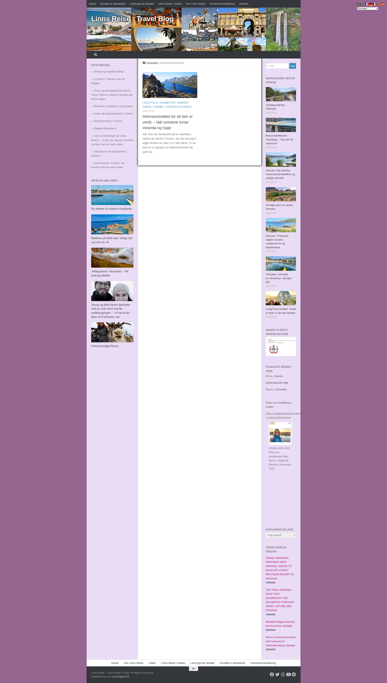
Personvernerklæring (222, 3)
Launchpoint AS (120, 676)
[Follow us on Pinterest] (294, 674)
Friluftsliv (150, 102)
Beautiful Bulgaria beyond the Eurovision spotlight (280, 623)
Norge (147, 107)
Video (152, 663)
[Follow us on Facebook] (272, 674)
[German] (371, 4)
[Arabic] (359, 4)
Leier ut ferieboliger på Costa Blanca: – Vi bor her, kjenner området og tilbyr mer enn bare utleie (112, 140)
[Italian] (375, 4)
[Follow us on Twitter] (277, 674)
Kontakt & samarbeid (112, 3)
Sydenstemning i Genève (108, 121)
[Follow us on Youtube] (288, 674)
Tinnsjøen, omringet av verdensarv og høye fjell (279, 278)
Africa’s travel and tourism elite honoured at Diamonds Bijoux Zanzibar (281, 641)
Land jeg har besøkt (142, 3)
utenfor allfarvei (178, 107)
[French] (367, 4)
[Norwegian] (379, 4)
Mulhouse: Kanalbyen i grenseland (113, 106)
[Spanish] (383, 4)
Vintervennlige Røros (105, 346)
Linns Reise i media (170, 3)
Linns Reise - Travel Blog (132, 19)
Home (92, 3)
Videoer (243, 3)
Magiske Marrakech (105, 128)
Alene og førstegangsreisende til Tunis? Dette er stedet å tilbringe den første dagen (112, 94)
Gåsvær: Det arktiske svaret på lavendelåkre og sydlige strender (280, 174)
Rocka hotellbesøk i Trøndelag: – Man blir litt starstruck (279, 139)
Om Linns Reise (195, 3)
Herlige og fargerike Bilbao (109, 71)
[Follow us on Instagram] (283, 674)
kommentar (168, 102)
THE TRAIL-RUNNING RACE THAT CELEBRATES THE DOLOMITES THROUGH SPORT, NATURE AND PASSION (280, 600)
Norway (158, 107)
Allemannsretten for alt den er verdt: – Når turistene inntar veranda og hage (168, 122)
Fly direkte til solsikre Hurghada (112, 208)
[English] (363, 4)
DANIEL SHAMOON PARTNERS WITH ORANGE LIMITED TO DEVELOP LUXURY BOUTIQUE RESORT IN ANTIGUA (279, 568)
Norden (182, 102)
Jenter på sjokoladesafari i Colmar (113, 113)
